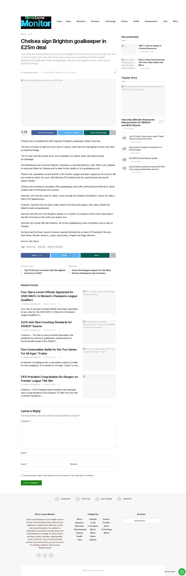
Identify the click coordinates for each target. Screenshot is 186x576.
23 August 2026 (49, 357)
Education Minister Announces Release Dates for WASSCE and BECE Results (138, 122)
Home (59, 21)
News (68, 21)
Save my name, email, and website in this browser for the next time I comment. (58, 475)
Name (24, 453)
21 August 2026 (49, 385)
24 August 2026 (49, 304)
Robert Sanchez (55, 247)
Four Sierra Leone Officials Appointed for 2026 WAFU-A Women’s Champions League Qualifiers (49, 296)
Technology (110, 21)
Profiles (106, 523)
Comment (26, 421)
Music (93, 533)
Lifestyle (93, 519)
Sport (30, 34)
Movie (93, 529)
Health (136, 21)
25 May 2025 (144, 68)
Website (73, 464)
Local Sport (93, 526)
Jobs (165, 21)
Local (92, 523)
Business (95, 21)
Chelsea (41, 247)
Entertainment (151, 21)
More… (176, 21)
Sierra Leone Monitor (31, 304)
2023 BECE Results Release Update (143, 158)
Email (24, 464)
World (106, 533)
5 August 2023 (48, 72)
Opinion (92, 540)
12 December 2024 (147, 52)
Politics (124, 21)
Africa (79, 519)
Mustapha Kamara (30, 72)
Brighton (31, 247)
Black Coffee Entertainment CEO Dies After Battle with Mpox (151, 62)
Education (81, 21)
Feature (79, 533)
